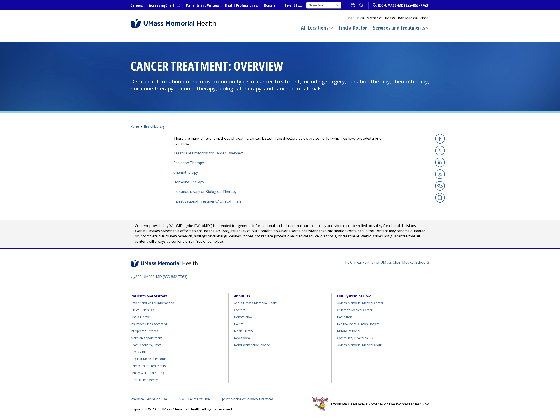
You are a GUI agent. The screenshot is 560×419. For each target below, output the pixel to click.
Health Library (154, 126)
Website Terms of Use (149, 399)
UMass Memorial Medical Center (360, 303)
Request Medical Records (148, 359)
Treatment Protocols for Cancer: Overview (208, 153)
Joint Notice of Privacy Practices (248, 399)
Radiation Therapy (188, 162)
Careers (137, 5)
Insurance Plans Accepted (149, 324)
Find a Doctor (353, 27)
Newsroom (242, 338)
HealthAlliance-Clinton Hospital (358, 324)
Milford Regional (348, 331)
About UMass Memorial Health (256, 303)
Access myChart (164, 5)
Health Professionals (241, 5)
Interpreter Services (144, 331)
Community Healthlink (352, 338)
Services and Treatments (399, 27)
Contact (239, 310)
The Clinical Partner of (386, 262)
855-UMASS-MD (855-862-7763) (403, 5)
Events (238, 324)
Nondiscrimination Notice (252, 345)
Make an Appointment (146, 338)
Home (135, 126)
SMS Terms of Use (194, 399)
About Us (242, 296)
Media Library (243, 331)
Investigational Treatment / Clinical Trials (207, 201)
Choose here (316, 5)
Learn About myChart (146, 345)
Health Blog (147, 373)
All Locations (315, 27)
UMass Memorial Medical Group (360, 345)
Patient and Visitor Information (152, 303)
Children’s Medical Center (354, 310)
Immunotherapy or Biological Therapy (204, 191)
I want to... (293, 5)
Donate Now (243, 317)
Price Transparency (144, 380)
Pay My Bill (138, 352)
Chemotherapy (185, 172)
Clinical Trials (142, 310)
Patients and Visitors (202, 5)
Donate (270, 5)
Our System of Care (354, 296)
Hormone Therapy (188, 182)
